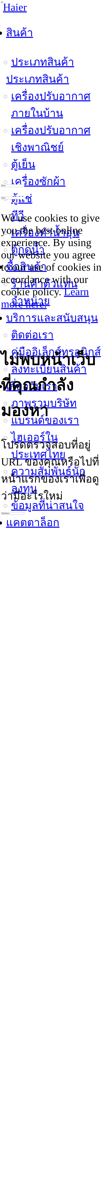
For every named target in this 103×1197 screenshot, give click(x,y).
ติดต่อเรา (32, 335)
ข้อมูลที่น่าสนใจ (47, 505)
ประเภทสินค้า (42, 62)
